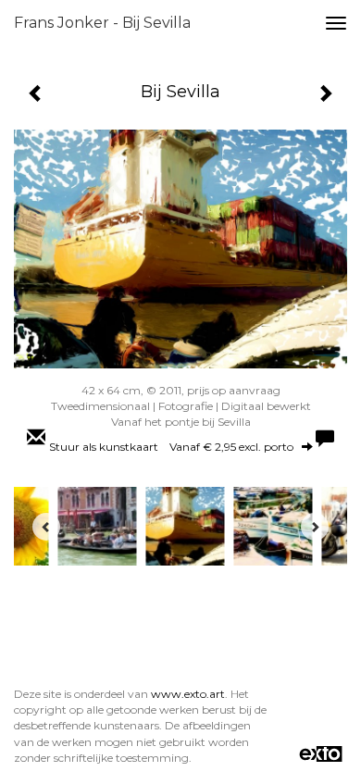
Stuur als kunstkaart (171, 447)
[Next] (315, 527)
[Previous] (46, 527)
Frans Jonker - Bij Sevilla (102, 22)
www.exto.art (188, 694)
